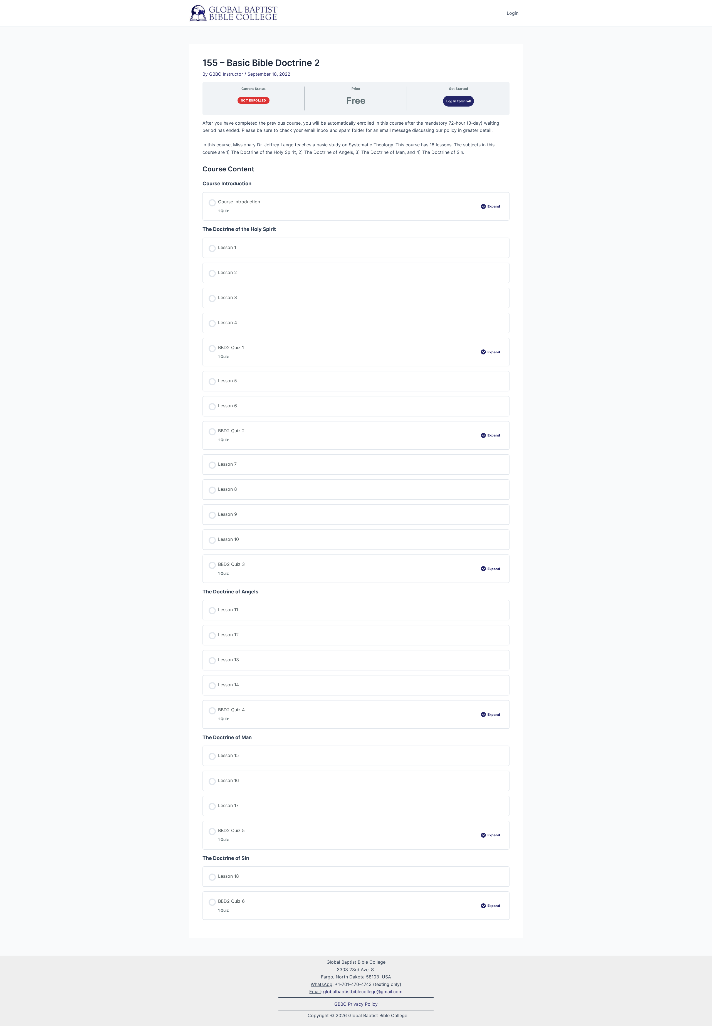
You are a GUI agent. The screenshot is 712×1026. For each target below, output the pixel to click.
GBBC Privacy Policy (356, 1004)
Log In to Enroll (458, 101)
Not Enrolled (253, 100)
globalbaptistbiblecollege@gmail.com (362, 991)
